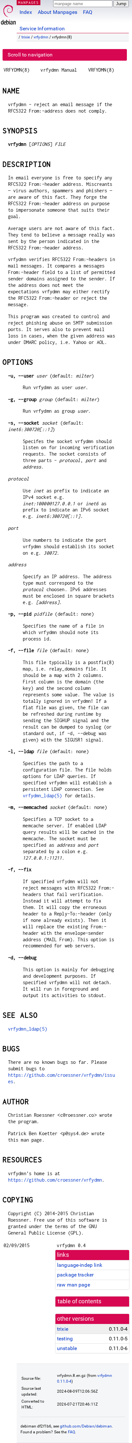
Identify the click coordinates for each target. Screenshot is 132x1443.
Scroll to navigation (30, 55)
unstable (67, 1348)
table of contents (80, 1301)
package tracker (75, 1275)
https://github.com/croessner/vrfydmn (55, 1180)
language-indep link (79, 1265)
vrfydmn (41, 37)
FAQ (87, 12)
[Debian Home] (8, 13)
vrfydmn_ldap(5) (42, 795)
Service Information (42, 28)
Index (26, 12)
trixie (25, 37)
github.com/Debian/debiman (86, 1426)
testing (65, 1339)
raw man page (73, 1285)
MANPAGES (28, 2)
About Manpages (57, 12)
